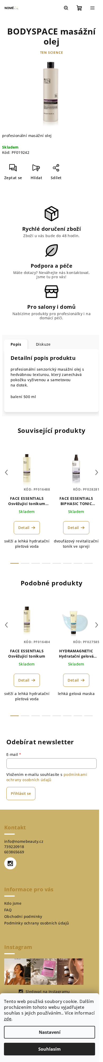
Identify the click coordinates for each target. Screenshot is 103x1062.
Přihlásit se (21, 793)
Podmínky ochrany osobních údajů (36, 923)
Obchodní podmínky (23, 916)
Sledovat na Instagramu (48, 991)
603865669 (14, 851)
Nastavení (49, 1032)
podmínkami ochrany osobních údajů (46, 777)
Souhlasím (49, 1049)
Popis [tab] (16, 344)
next (96, 472)
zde (7, 1019)
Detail (23, 527)
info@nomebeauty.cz (23, 841)
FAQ (8, 909)
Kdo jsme (12, 903)
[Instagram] (10, 863)
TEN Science (51, 52)
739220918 (14, 846)
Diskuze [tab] (43, 344)
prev (6, 472)
